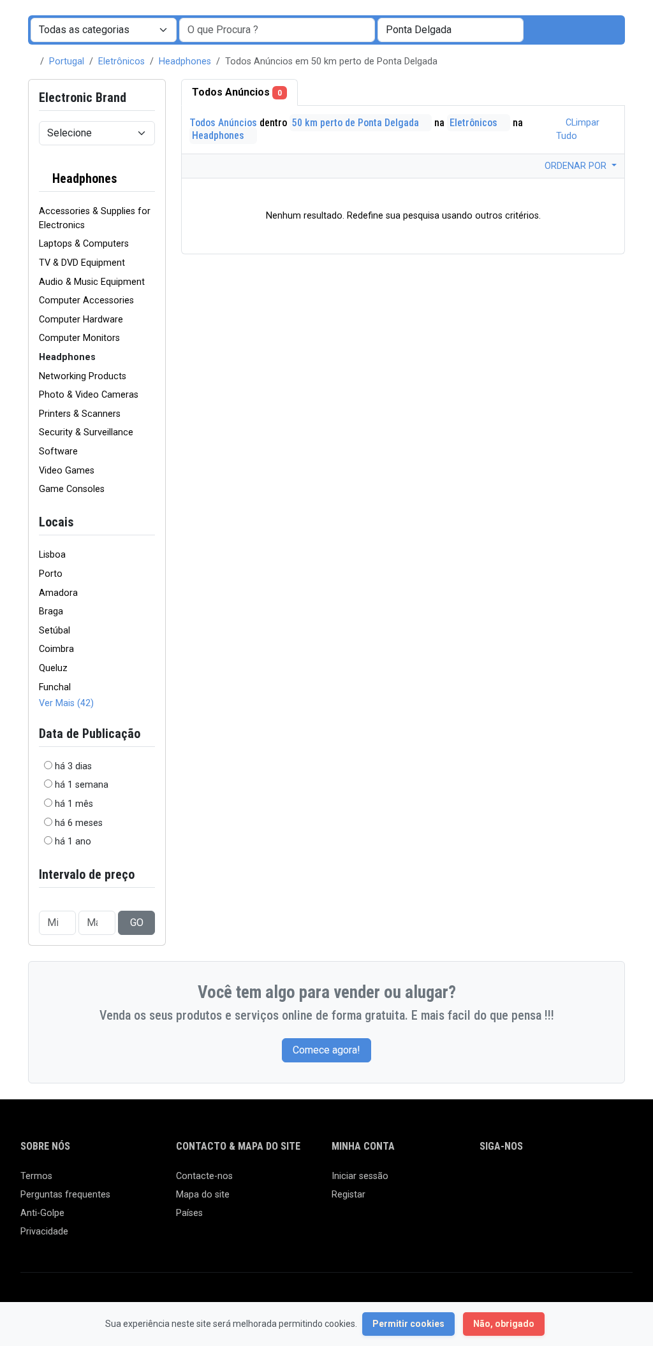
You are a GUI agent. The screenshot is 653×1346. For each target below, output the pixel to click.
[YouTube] (598, 1181)
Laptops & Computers (84, 243)
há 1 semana (81, 784)
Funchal (55, 687)
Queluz (53, 668)
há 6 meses (79, 823)
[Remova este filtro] (150, 179)
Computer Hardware (81, 319)
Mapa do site (203, 1194)
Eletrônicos (121, 61)
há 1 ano (73, 841)
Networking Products (82, 376)
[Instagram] (524, 1181)
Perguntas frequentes (65, 1194)
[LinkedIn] (543, 1181)
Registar (348, 1194)
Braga (51, 611)
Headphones (185, 61)
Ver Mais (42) (66, 703)
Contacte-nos (204, 1176)
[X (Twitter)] (506, 1181)
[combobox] (451, 30)
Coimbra (56, 649)
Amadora (58, 593)
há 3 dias (73, 766)
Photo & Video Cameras (88, 394)
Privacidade (44, 1231)
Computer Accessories (86, 300)
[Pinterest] (561, 1181)
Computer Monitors (79, 338)
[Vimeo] (617, 1181)
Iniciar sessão (360, 1176)
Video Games (66, 470)
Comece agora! (326, 1050)
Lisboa (52, 554)
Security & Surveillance (86, 432)
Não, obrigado (503, 1324)
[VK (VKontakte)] (487, 1203)
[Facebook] (487, 1181)
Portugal (66, 61)
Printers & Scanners (80, 414)
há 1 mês (74, 804)
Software (58, 451)
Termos (36, 1176)
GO (136, 922)
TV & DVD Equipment (82, 262)
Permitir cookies (408, 1324)
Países (189, 1213)
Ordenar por (577, 166)
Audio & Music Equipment (92, 282)
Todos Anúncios (237, 92)
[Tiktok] (580, 1181)
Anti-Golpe (42, 1213)
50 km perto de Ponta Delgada (357, 123)
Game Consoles (72, 489)
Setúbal (54, 630)
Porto (50, 573)
